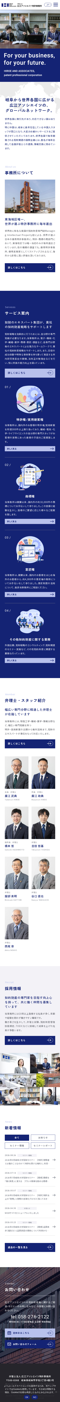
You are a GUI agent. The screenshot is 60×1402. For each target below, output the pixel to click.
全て (17, 1137)
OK (26, 1397)
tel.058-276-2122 (30, 1316)
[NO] (56, 1391)
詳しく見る (11, 448)
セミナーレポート (43, 1145)
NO (34, 1397)
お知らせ (43, 1137)
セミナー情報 (17, 1145)
